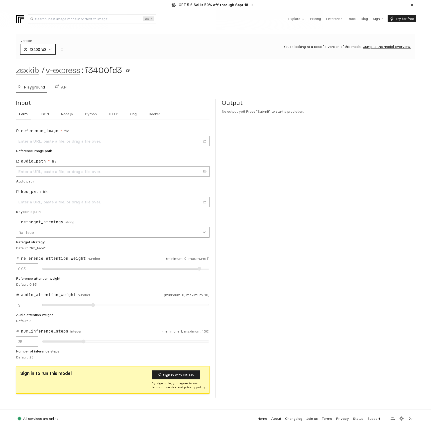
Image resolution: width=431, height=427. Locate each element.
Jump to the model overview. (387, 46)
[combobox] (92, 19)
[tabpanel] (113, 243)
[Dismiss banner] (412, 5)
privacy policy (194, 387)
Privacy (342, 418)
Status (358, 418)
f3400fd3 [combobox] (37, 49)
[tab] (23, 114)
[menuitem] (296, 19)
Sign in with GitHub (178, 375)
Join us (312, 418)
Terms (327, 418)
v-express (63, 70)
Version (26, 40)
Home (262, 418)
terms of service (164, 387)
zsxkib (27, 70)
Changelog (293, 418)
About (276, 418)
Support (373, 418)
